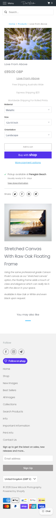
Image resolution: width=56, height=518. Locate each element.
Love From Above (15, 64)
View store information (18, 183)
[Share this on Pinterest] (28, 194)
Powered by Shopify (14, 491)
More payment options (28, 162)
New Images (10, 383)
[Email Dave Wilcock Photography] (22, 352)
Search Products (13, 411)
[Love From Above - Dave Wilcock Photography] (28, 44)
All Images (9, 397)
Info (5, 418)
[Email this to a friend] (35, 194)
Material (8, 104)
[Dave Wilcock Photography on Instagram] (14, 352)
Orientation (10, 129)
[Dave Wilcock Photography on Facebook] (6, 352)
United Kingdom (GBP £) (18, 479)
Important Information (16, 425)
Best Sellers (9, 390)
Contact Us (10, 440)
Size (6, 117)
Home (12, 23)
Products (22, 23)
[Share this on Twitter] (14, 194)
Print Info (8, 433)
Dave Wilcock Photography (26, 487)
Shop (6, 376)
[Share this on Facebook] (21, 194)
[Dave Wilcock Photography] (28, 3)
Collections (9, 404)
